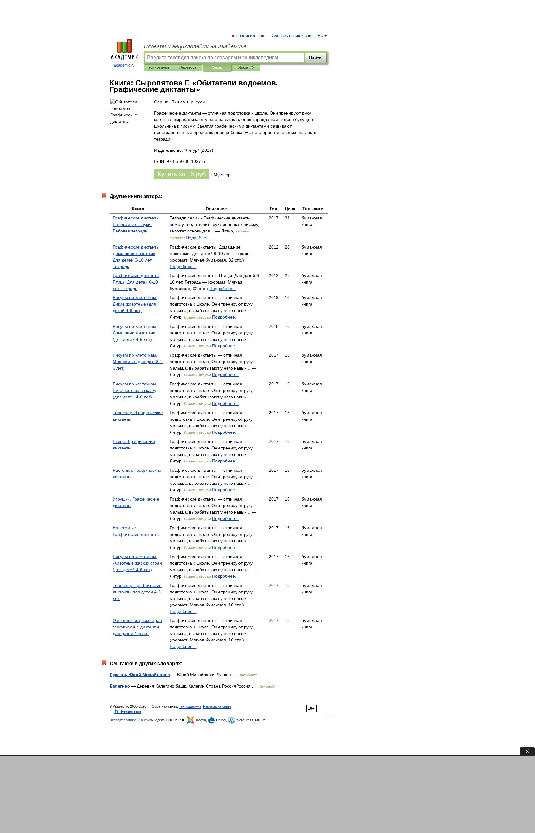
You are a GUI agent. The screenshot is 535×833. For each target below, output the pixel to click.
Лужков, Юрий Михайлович (140, 674)
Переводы (188, 67)
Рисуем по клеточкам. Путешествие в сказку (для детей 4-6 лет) (135, 390)
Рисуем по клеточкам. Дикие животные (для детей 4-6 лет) (135, 304)
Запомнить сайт (251, 35)
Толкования (158, 67)
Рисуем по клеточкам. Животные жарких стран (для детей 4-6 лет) (137, 563)
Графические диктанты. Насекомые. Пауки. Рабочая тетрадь (137, 224)
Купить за (182, 174)
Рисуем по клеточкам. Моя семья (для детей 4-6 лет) (138, 362)
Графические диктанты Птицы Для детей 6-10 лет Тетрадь (136, 282)
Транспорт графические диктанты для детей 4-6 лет (137, 592)
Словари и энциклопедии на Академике (195, 46)
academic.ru (124, 65)
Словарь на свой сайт (292, 35)
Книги (217, 67)
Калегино (120, 685)
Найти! (316, 57)
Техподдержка (190, 706)
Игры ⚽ (246, 67)
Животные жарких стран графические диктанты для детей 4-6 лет (137, 627)
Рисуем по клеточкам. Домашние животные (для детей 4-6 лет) (135, 333)
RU (320, 35)
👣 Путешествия (127, 711)
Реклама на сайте (217, 706)
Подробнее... (199, 237)
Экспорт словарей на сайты (132, 720)
